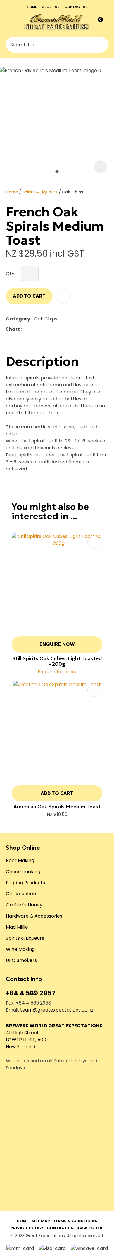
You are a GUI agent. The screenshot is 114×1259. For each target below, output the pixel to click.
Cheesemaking (23, 871)
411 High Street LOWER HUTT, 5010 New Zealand (27, 1039)
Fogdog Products (25, 882)
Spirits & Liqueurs (40, 192)
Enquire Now (57, 644)
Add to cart (29, 296)
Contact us (76, 6)
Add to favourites (93, 542)
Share (13, 329)
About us (50, 6)
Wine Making (20, 949)
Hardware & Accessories (34, 916)
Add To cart (57, 793)
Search (101, 45)
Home (32, 6)
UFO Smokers (21, 960)
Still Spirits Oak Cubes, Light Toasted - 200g (57, 661)
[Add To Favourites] (63, 296)
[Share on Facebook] (25, 329)
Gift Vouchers (21, 893)
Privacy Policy (27, 1228)
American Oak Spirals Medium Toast (57, 806)
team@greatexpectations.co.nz (57, 1010)
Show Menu (10, 22)
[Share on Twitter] (33, 329)
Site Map (41, 1221)
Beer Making (20, 860)
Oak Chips (72, 192)
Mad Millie (17, 927)
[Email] (42, 329)
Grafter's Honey (24, 904)
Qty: (10, 273)
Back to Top (90, 1228)
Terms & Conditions (75, 1221)
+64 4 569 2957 (31, 993)
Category (18, 318)
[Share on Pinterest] (51, 329)
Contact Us (60, 1228)
